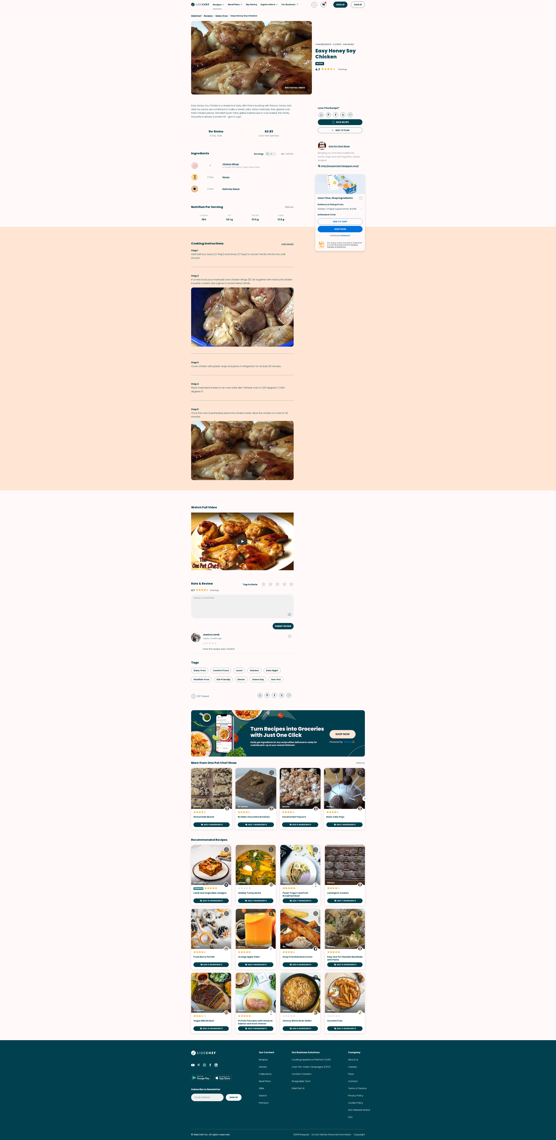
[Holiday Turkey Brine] (256, 875)
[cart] (323, 5)
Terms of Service (357, 1088)
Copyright (359, 1134)
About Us (353, 1059)
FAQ (350, 1117)
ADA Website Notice (359, 1110)
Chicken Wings (230, 164)
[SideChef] (203, 1054)
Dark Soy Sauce (231, 189)
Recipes (263, 1059)
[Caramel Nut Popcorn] (300, 798)
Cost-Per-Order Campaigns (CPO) (311, 1067)
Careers (352, 1067)
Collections (265, 1074)
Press (351, 1074)
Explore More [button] (268, 4)
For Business (288, 4)
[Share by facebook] (336, 114)
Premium (264, 1102)
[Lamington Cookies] (345, 875)
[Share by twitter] (344, 114)
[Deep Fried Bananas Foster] (300, 939)
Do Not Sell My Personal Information (331, 1134)
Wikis (261, 1088)
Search (263, 1095)
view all (360, 763)
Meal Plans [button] (234, 4)
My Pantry (251, 4)
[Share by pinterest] (329, 114)
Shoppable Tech (301, 1081)
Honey (225, 177)
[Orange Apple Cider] (256, 939)
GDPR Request (301, 1134)
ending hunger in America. (342, 246)
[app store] (223, 1078)
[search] (314, 5)
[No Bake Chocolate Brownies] (255, 798)
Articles (263, 1067)
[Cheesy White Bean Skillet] (300, 1003)
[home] (200, 4)
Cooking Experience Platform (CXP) (311, 1059)
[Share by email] (351, 114)
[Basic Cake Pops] (344, 798)
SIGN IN (358, 4)
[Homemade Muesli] (211, 798)
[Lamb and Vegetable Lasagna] (211, 875)
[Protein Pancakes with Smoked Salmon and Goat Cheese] (256, 1003)
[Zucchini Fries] (345, 1003)
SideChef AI (298, 1088)
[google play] (201, 1078)
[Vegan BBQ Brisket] (211, 1003)
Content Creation (301, 1074)
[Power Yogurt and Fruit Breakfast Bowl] (300, 875)
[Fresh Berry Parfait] (211, 939)
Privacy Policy (355, 1095)
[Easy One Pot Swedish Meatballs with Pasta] (345, 939)
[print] (322, 114)
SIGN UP (340, 4)
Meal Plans (265, 1081)
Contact (353, 1081)
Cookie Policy (355, 1102)
